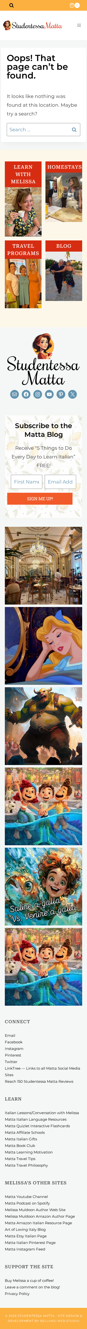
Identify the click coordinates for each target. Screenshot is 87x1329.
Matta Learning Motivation (29, 1152)
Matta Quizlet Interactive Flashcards (37, 1126)
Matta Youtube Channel (26, 1196)
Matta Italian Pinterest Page (30, 1242)
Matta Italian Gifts (21, 1139)
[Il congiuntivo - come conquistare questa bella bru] (43, 726)
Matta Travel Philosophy (26, 1165)
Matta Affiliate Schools (25, 1132)
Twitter (11, 1061)
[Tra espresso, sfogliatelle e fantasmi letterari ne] (43, 566)
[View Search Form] (11, 5)
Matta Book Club (20, 1145)
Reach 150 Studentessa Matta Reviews (39, 1081)
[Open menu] (78, 25)
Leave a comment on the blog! (32, 1287)
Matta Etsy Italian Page (26, 1236)
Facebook (13, 1042)
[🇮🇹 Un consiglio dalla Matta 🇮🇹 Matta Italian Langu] (43, 886)
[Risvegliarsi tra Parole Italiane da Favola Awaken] (43, 646)
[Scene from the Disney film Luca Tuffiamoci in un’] (43, 806)
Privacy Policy (17, 1293)
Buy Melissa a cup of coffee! (29, 1280)
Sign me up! (40, 499)
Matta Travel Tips (20, 1158)
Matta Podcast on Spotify (27, 1203)
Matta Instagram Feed (25, 1249)
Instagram (14, 1048)
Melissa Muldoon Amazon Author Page (40, 1216)
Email (10, 1035)
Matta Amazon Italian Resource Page (38, 1223)
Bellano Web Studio (59, 1321)
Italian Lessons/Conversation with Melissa (42, 1112)
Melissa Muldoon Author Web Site (35, 1209)
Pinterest (13, 1055)
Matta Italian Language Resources (35, 1119)
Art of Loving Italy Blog (25, 1229)
